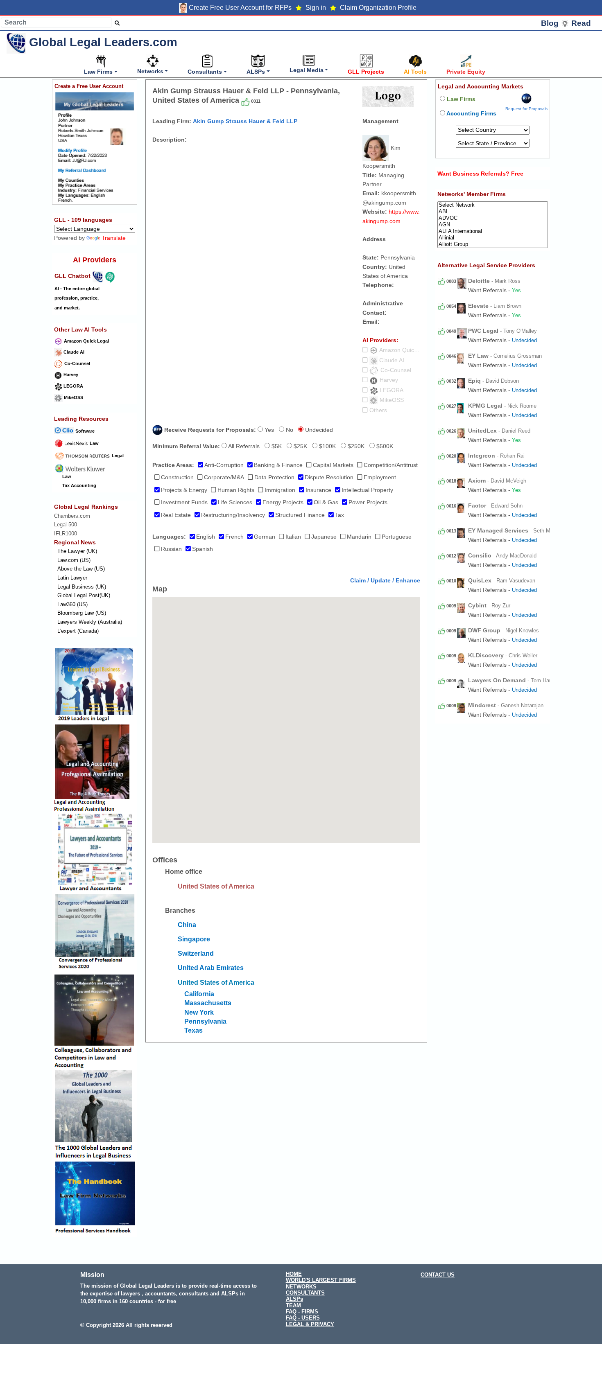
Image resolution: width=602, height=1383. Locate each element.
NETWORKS (301, 1287)
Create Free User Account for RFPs (240, 7)
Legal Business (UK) (81, 587)
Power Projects (368, 502)
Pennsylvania (205, 1021)
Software (84, 431)
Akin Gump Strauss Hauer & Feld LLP (245, 121)
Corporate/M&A (224, 477)
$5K (276, 446)
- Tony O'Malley (502, 331)
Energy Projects (283, 502)
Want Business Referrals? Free (480, 173)
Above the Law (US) (81, 569)
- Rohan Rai (496, 456)
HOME (294, 1274)
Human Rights (235, 490)
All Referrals (243, 446)
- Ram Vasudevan (501, 581)
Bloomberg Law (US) (81, 613)
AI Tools (415, 71)
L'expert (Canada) (78, 631)
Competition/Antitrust (391, 465)
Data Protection (274, 477)
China (187, 924)
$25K (299, 446)
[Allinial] (493, 238)
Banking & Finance (278, 465)
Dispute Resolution (329, 477)
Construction (177, 477)
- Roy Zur (489, 605)
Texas (193, 1030)
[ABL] (493, 211)
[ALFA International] (493, 231)
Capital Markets (333, 465)
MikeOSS (73, 397)
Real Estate (176, 515)
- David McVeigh (497, 481)
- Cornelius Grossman (505, 356)
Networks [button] (150, 71)
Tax (339, 515)
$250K (355, 446)
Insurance (318, 490)
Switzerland (196, 953)
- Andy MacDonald (502, 556)
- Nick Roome (502, 406)
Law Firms (460, 99)
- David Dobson (493, 381)
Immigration (280, 490)
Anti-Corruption (224, 465)
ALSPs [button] (256, 71)
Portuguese (397, 536)
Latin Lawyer (72, 578)
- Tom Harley (513, 680)
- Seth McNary (516, 531)
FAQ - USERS (303, 1318)
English (205, 536)
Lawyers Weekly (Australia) (89, 622)
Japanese (324, 536)
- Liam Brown (494, 306)
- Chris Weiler (502, 655)
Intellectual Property (367, 490)
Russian (171, 549)
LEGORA (72, 386)
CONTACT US (438, 1275)
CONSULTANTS (305, 1293)
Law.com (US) (74, 560)
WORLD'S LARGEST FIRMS (321, 1280)
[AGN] (493, 224)
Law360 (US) (72, 604)
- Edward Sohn (495, 506)
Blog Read (566, 23)
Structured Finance (300, 515)
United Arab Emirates (211, 967)
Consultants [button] (205, 71)
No (288, 429)
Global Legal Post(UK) (83, 595)
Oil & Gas (326, 502)
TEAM (293, 1305)
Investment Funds (184, 502)
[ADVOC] (493, 218)
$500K (384, 446)
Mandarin (359, 536)
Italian (293, 536)
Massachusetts (207, 1002)
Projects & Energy (184, 490)
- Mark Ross (494, 281)
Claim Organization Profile (378, 7)
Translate (114, 238)
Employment (380, 477)
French (234, 536)
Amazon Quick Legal (86, 340)
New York (199, 1012)
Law (93, 443)
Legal (117, 455)
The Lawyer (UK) (77, 551)
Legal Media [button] (307, 70)
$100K (326, 446)
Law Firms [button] (98, 71)
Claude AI (73, 352)
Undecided (318, 429)
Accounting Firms (470, 113)
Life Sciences (235, 502)
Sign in (316, 7)
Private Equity (465, 71)
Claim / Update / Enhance (385, 580)
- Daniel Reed (499, 431)
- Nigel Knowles (503, 630)
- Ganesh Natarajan (505, 705)
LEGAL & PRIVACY (310, 1324)
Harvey (70, 374)
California (199, 993)
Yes (268, 429)
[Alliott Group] (493, 244)
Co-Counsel (76, 363)
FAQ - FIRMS (302, 1312)
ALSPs (294, 1299)
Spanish (202, 549)
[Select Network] (493, 205)
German (264, 536)
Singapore (194, 939)
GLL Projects (366, 71)
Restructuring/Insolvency (233, 515)
